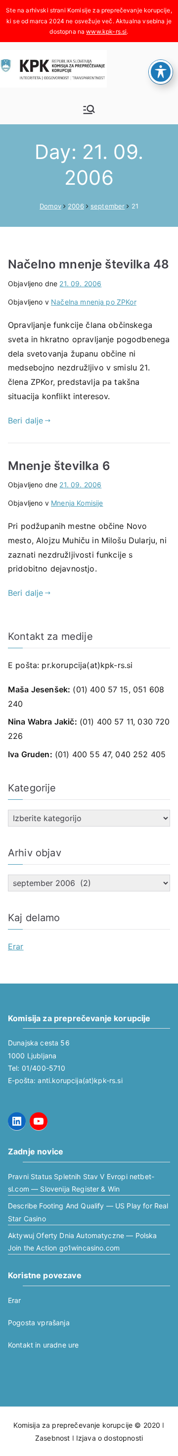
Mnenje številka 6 (59, 466)
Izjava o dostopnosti (109, 1438)
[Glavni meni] (89, 109)
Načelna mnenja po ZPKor (93, 302)
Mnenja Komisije (77, 503)
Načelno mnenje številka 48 (88, 264)
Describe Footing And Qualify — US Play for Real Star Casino (88, 1211)
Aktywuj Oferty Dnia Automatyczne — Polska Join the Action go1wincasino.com (82, 1241)
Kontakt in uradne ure (43, 1345)
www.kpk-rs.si (106, 31)
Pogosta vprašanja (39, 1322)
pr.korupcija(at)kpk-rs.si (87, 665)
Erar (16, 946)
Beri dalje (26, 420)
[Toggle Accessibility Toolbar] (161, 72)
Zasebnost (52, 1438)
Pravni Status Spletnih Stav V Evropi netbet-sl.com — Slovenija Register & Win (81, 1182)
